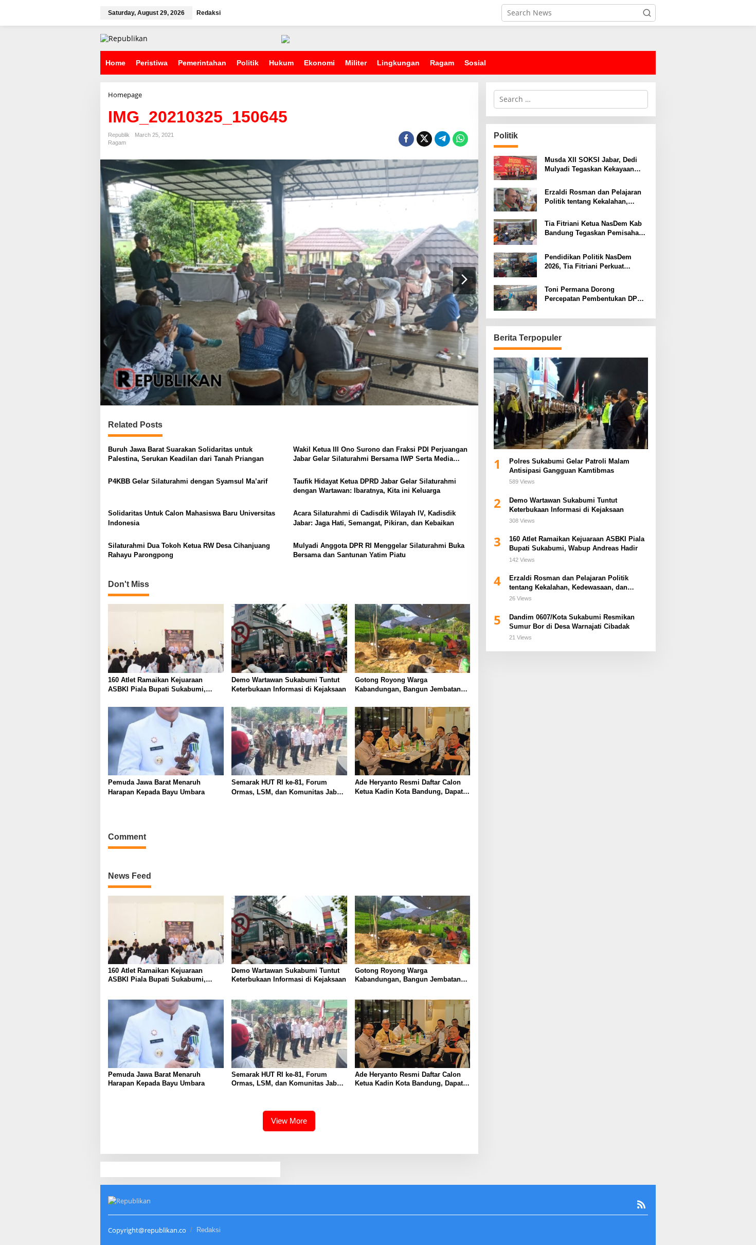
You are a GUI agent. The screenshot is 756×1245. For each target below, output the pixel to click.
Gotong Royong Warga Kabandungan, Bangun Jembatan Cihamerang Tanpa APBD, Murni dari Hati (408, 685)
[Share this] (406, 139)
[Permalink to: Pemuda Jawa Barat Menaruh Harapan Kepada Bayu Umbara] (166, 740)
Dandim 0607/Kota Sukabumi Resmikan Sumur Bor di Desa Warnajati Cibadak (572, 621)
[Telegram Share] (442, 139)
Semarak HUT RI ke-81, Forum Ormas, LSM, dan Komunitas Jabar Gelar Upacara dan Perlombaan (287, 787)
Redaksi (208, 1230)
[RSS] (641, 1204)
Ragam (117, 142)
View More (289, 1120)
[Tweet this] (424, 139)
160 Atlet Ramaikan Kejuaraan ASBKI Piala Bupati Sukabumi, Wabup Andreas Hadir (157, 685)
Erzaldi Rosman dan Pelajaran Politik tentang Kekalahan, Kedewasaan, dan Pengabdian (593, 197)
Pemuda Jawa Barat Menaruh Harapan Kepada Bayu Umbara (157, 786)
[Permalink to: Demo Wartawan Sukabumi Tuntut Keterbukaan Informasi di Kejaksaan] (289, 638)
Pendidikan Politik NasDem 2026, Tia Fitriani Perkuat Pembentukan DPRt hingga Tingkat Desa (588, 263)
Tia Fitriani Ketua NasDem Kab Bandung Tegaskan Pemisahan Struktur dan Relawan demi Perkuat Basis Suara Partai (594, 229)
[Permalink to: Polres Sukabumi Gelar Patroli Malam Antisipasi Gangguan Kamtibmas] (571, 403)
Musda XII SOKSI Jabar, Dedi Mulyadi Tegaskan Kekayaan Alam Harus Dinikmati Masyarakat (591, 165)
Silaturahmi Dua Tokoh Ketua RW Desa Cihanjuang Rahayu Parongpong (189, 550)
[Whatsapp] (460, 139)
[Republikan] (124, 38)
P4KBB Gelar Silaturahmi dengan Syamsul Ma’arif (187, 481)
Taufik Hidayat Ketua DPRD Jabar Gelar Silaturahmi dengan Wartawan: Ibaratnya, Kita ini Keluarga (374, 485)
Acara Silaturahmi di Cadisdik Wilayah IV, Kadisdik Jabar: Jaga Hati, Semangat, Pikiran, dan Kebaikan (374, 517)
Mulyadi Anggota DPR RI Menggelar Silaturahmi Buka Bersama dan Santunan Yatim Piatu (378, 550)
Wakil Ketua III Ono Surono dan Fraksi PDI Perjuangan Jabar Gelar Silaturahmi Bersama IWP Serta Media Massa (380, 455)
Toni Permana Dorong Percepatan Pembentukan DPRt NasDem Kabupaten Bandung (594, 295)
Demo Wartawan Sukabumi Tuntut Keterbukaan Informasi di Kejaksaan (288, 684)
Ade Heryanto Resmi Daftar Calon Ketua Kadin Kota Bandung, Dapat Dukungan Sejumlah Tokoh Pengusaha (409, 787)
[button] (647, 13)
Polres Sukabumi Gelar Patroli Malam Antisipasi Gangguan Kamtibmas (569, 465)
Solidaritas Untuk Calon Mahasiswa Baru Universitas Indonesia (191, 517)
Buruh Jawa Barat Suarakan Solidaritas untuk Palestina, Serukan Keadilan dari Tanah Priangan (186, 454)
